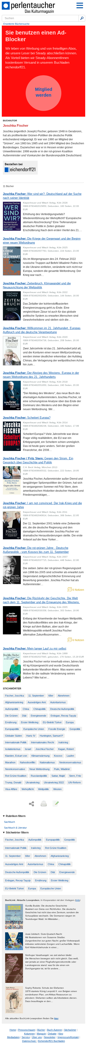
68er (50, 695)
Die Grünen (11, 715)
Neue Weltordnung (39, 769)
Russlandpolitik (39, 775)
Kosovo (58, 755)
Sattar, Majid (58, 775)
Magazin (41, 1033)
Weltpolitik (43, 789)
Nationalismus (47, 762)
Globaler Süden (13, 735)
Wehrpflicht (28, 789)
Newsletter (50, 1037)
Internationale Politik (16, 742)
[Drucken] (43, 804)
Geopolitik (75, 729)
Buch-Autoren (54, 1030)
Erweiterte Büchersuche (16, 23)
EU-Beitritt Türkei (52, 722)
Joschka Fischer (44, 749)
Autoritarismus (58, 702)
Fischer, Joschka (14, 695)
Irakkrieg (63, 742)
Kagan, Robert (66, 749)
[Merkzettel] (55, 804)
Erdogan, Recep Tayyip (63, 715)
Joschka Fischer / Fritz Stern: (38, 460)
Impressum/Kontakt (68, 1037)
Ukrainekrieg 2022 (54, 782)
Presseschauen (26, 1030)
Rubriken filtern (15, 816)
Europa (70, 722)
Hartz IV (30, 735)
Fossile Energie (56, 729)
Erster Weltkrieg (29, 722)
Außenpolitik (11, 709)
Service (26, 1037)
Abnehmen (63, 695)
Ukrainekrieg (32, 782)
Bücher (41, 1030)
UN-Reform (74, 782)
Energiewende (38, 715)
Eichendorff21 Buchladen (51, 1041)
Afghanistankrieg (14, 702)
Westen (57, 789)
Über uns (37, 1037)
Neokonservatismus (70, 762)
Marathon (10, 762)
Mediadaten (13, 1037)
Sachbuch (9, 822)
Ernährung (11, 722)
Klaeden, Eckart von (16, 755)
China (26, 709)
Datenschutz (29, 1041)
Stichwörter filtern (17, 832)
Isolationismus (13, 749)
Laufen (70, 755)
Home (13, 1030)
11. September (36, 695)
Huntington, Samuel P (51, 735)
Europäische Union (33, 729)
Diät (24, 715)
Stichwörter (70, 1030)
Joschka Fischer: (42, 196)
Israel (28, 749)
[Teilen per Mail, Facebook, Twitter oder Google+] (31, 804)
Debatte (52, 1033)
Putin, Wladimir (62, 769)
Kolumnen (29, 1033)
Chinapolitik (39, 709)
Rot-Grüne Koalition (15, 775)
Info (78, 900)
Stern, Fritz (75, 775)
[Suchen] (82, 18)
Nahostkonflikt (27, 762)
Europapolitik (12, 729)
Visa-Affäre (11, 789)
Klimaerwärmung (40, 755)
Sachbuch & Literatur (15, 827)
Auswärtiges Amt (37, 702)
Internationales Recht (42, 742)
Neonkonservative (15, 769)
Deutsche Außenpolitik (62, 709)
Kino (60, 1033)
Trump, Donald (13, 782)
